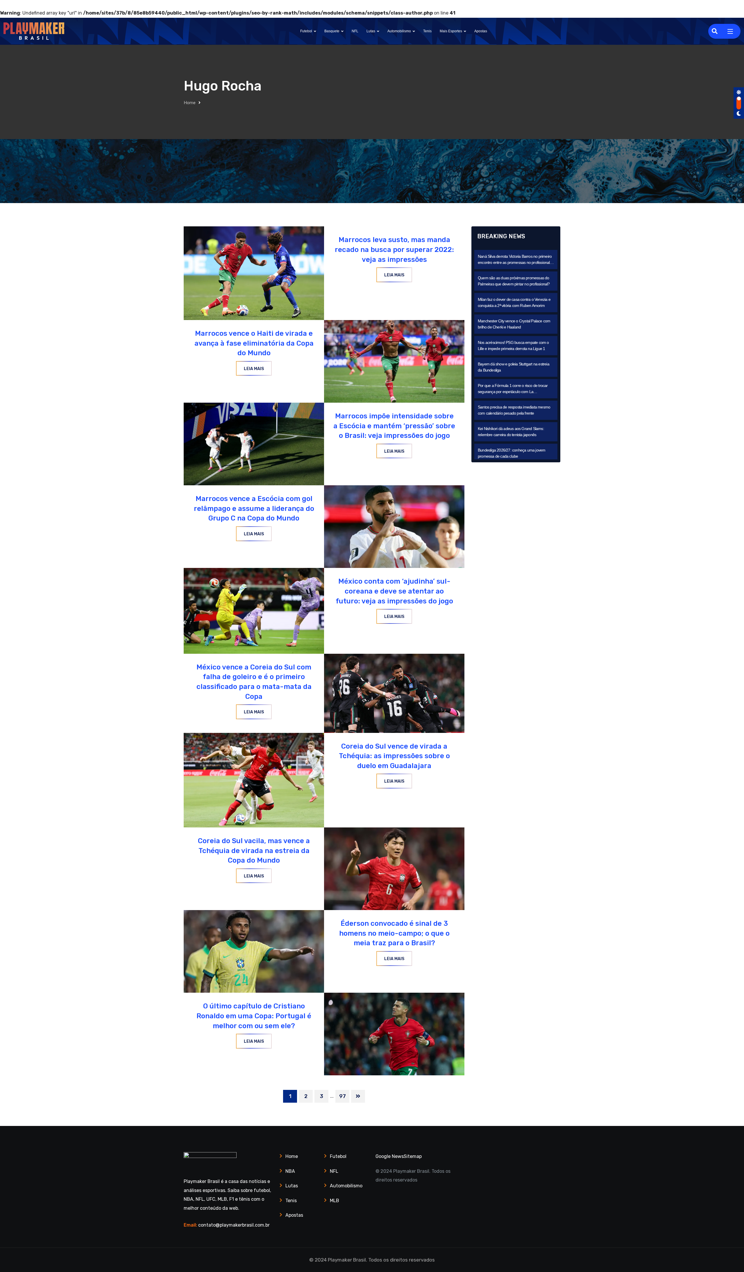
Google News (389, 1156)
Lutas (370, 31)
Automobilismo (399, 31)
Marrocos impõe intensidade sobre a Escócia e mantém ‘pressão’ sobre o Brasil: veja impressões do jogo (394, 426)
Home (190, 102)
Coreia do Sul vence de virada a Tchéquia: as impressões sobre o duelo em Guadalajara (394, 756)
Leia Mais (394, 275)
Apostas (480, 31)
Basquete (331, 31)
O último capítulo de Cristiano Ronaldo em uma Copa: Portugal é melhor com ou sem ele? (253, 1016)
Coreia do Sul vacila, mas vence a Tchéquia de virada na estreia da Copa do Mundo (254, 850)
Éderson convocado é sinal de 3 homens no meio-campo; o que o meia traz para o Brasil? (394, 933)
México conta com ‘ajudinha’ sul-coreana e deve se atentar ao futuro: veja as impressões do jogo (394, 591)
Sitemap (413, 1156)
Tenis (427, 31)
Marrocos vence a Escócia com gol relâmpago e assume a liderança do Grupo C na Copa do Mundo (254, 508)
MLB (334, 1200)
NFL (355, 31)
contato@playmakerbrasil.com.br (234, 1225)
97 (342, 1096)
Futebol (306, 31)
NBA (290, 1171)
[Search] (715, 31)
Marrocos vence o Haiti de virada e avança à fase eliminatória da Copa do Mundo (254, 343)
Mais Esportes (451, 31)
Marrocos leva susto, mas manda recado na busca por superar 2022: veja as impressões (394, 249)
